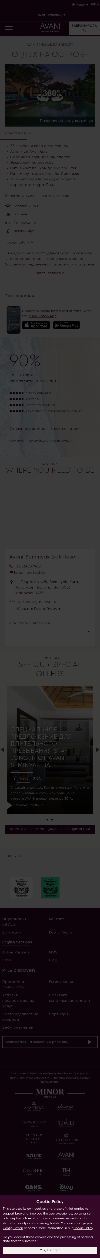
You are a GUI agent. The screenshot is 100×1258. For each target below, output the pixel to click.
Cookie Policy (83, 1228)
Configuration (13, 1228)
